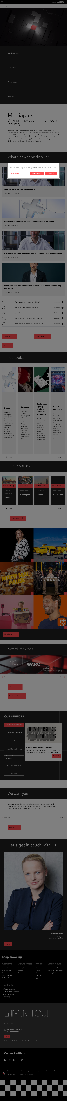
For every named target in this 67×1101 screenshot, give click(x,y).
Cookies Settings (15, 173)
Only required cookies (37, 173)
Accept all (51, 173)
